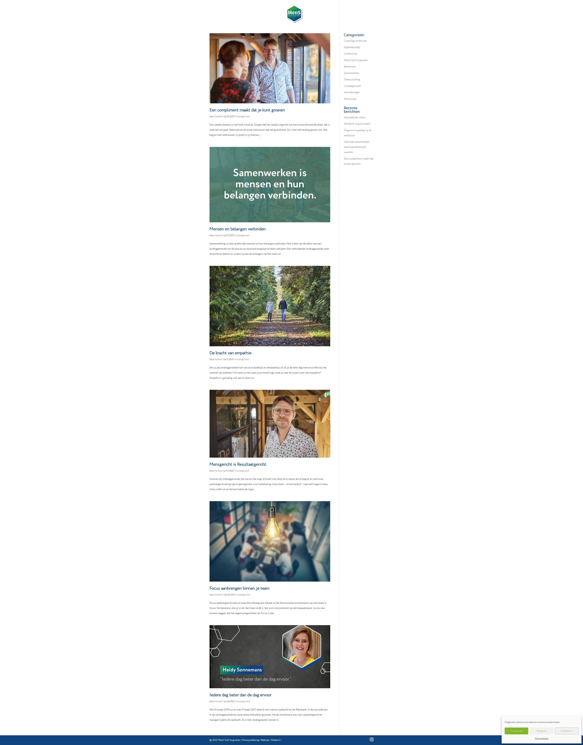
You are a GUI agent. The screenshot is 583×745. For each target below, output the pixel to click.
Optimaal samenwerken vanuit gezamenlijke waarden (357, 147)
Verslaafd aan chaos (355, 117)
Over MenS (314, 14)
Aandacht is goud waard (357, 124)
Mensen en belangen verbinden (238, 229)
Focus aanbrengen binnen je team (239, 588)
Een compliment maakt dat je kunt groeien (247, 110)
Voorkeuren (567, 731)
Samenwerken (351, 73)
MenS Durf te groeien (356, 60)
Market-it (275, 740)
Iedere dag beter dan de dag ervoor (241, 695)
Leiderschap (252, 14)
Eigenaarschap (352, 47)
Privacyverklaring (541, 738)
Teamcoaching (352, 79)
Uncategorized (243, 116)
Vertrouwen (350, 99)
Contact (330, 14)
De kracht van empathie (230, 353)
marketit (218, 116)
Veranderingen (352, 92)
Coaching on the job (355, 41)
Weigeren (541, 731)
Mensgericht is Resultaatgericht (238, 464)
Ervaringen (275, 14)
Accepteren (516, 731)
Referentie (350, 67)
